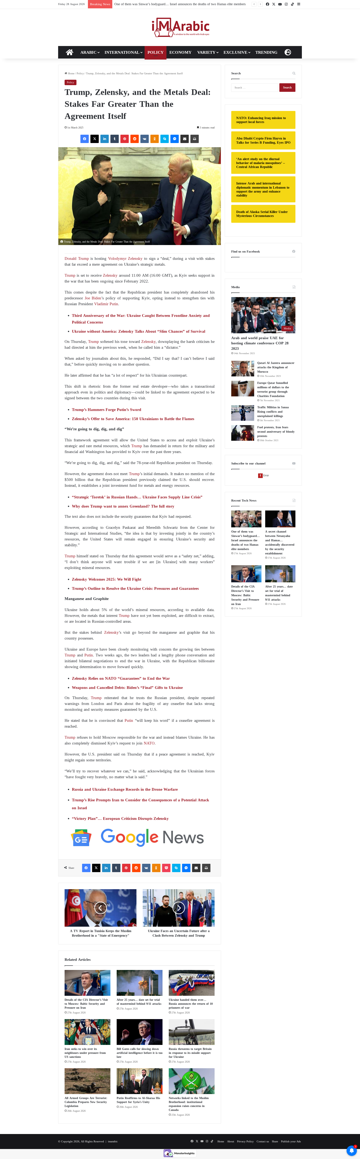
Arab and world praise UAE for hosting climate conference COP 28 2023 (260, 343)
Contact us (263, 1141)
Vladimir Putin (106, 303)
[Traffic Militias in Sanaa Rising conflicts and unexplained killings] (242, 413)
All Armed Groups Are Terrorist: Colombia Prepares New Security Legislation (86, 1102)
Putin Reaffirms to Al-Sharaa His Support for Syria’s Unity (138, 1100)
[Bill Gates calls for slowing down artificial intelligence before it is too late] (139, 1032)
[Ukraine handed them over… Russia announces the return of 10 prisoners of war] (192, 983)
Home (71, 73)
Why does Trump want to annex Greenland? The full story (123, 506)
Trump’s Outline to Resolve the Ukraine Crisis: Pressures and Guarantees (135, 588)
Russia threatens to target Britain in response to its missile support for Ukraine (190, 1053)
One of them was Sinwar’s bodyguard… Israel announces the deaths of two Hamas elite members (180, 4)
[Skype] (164, 139)
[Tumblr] (114, 139)
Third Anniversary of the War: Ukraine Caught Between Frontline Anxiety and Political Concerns (141, 319)
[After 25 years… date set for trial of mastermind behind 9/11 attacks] (139, 983)
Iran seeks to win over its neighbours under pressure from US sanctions (85, 1053)
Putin (88, 655)
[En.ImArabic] (180, 27)
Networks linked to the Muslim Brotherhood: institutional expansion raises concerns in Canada (189, 1104)
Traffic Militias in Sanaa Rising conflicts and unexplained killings (273, 412)
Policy (156, 52)
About (230, 1141)
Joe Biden (93, 298)
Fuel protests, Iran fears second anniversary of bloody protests (276, 432)
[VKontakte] (144, 139)
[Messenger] (174, 139)
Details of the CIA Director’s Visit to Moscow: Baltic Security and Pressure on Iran (86, 1004)
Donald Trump (77, 258)
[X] (94, 139)
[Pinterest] (124, 139)
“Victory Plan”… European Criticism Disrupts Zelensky (120, 818)
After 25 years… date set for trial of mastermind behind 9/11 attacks (139, 1002)
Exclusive (235, 52)
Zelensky (110, 275)
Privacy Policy (245, 1141)
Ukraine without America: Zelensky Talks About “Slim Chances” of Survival (138, 331)
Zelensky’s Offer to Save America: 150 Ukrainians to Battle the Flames (133, 418)
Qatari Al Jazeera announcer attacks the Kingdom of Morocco (275, 367)
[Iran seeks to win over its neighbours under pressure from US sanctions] (87, 1032)
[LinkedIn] (104, 139)
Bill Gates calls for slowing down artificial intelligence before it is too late (139, 1053)
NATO (149, 743)
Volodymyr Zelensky (125, 258)
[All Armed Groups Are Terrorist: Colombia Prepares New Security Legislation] (87, 1081)
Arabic (88, 52)
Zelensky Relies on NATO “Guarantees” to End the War (121, 678)
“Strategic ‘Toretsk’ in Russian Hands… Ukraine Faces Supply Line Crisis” (137, 497)
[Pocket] (166, 868)
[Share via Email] (184, 139)
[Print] (194, 139)
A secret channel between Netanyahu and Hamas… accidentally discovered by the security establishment (279, 542)
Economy (180, 52)
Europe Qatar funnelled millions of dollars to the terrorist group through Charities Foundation (273, 389)
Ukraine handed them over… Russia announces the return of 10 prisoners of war (191, 1004)
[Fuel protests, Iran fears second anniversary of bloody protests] (242, 433)
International (122, 52)
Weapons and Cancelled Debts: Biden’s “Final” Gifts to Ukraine (127, 687)
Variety (206, 52)
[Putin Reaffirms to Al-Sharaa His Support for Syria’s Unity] (139, 1081)
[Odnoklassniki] (154, 139)
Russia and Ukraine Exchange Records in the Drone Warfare (125, 789)
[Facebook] (84, 139)
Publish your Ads (291, 1141)
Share (275, 1141)
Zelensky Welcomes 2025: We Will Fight (106, 579)
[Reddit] (134, 139)
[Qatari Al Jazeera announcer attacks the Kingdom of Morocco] (242, 368)
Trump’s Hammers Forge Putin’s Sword (106, 409)
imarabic (113, 1141)
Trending (266, 52)
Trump (70, 275)
